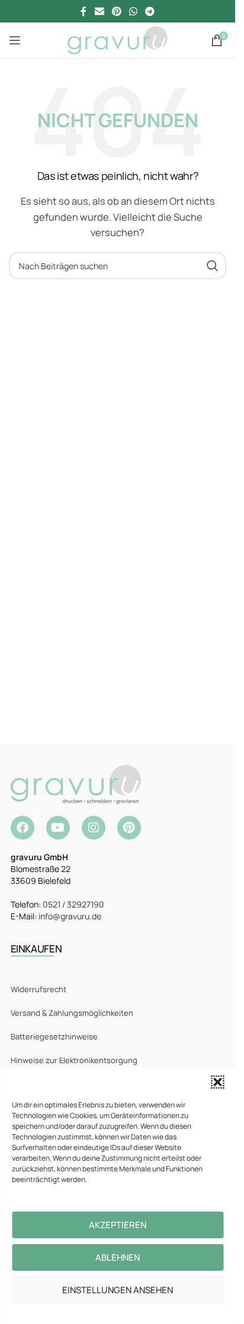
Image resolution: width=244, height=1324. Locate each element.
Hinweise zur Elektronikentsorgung (74, 1060)
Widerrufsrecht (38, 989)
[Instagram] (93, 827)
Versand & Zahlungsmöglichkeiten (72, 1012)
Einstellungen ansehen (117, 1290)
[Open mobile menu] (15, 40)
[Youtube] (58, 827)
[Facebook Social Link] (83, 11)
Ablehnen (117, 1257)
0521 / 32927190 (73, 904)
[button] (217, 1082)
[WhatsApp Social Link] (134, 11)
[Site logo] (117, 39)
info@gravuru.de (69, 916)
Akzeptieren (117, 1225)
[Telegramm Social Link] (150, 11)
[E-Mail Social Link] (99, 11)
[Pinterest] (129, 827)
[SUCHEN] (212, 265)
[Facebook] (22, 827)
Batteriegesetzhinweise (54, 1036)
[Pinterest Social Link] (116, 11)
